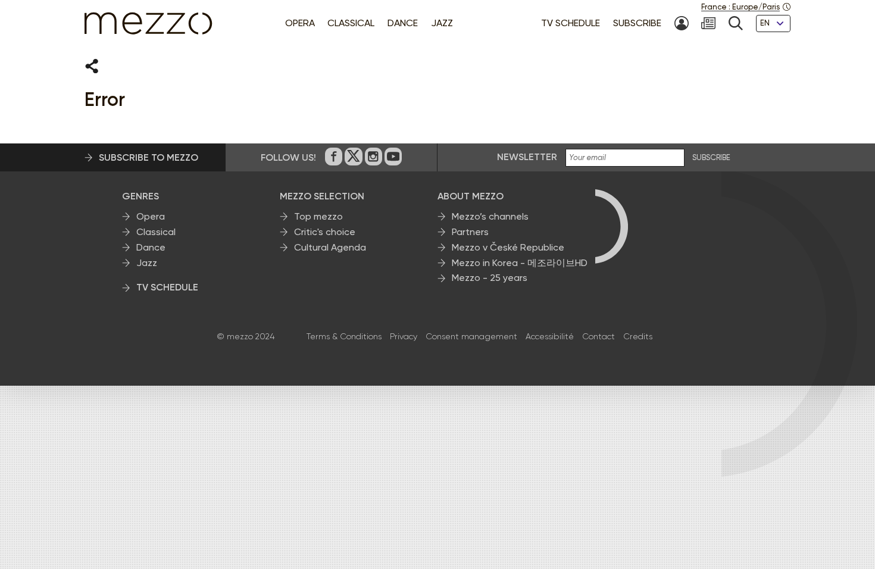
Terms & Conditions (344, 336)
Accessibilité (550, 336)
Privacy (403, 336)
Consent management (471, 336)
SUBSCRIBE (711, 158)
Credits (637, 336)
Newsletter (527, 156)
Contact (598, 336)
